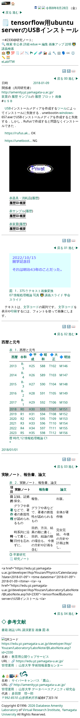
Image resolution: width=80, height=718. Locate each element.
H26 (32, 375)
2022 (13, 428)
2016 (13, 393)
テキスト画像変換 (41, 291)
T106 (52, 402)
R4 (22, 428)
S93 (42, 409)
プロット (48, 96)
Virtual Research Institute (41, 710)
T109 (52, 419)
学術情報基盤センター (47, 665)
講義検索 (8, 48)
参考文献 (16, 621)
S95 (42, 419)
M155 (63, 428)
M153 (63, 419)
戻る (8, 12)
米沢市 (32, 698)
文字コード (31, 307)
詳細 (26, 44)
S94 (42, 414)
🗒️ (5, 22)
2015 (13, 384)
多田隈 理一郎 (22, 693)
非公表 (18, 44)
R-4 (22, 375)
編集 (45, 44)
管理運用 (8, 665)
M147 (63, 375)
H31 (32, 414)
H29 (32, 402)
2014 (13, 375)
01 (66, 248)
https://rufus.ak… (17, 133)
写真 (36, 295)
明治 (67, 357)
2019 (13, 414)
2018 (13, 409)
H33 (32, 423)
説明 (68, 44)
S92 (42, 402)
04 (66, 613)
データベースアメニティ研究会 (53, 689)
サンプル (25, 96)
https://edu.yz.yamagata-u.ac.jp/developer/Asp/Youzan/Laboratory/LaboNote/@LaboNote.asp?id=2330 (36, 647)
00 (66, 78)
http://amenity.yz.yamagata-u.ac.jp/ (27, 92)
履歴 (15, 96)
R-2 (22, 393)
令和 (23, 357)
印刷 (14, 311)
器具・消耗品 (21, 198)
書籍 (5, 630)
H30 (32, 409)
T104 (52, 384)
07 (11, 295)
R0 (22, 409)
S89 (42, 375)
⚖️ (73, 53)
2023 (13, 433)
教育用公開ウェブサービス (30, 656)
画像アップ (56, 44)
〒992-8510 (10, 698)
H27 (32, 384)
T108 (52, 414)
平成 (34, 356)
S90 (42, 384)
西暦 (14, 357)
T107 (52, 409)
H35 (32, 433)
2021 (13, 423)
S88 (42, 366)
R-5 (22, 366)
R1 (22, 414)
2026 (31, 705)
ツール (62, 108)
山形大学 (25, 665)
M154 (63, 423)
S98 (42, 433)
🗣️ (64, 53)
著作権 (11, 514)
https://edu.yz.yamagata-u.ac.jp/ (39, 661)
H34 (32, 428)
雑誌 (12, 630)
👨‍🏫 (74, 44)
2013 (13, 366)
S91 (42, 393)
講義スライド (54, 295)
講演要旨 (28, 630)
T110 (52, 423)
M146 (63, 366)
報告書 (43, 489)
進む (15, 12)
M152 (63, 414)
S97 (42, 428)
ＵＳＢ (8, 101)
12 (22, 438)
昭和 (44, 356)
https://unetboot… (18, 141)
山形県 (23, 698)
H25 (32, 366)
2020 (13, 419)
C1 (46, 438)
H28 (32, 393)
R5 (22, 433)
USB (8, 108)
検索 (9, 44)
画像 (58, 96)
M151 (63, 409)
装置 (5, 96)
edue (34, 44)
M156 (63, 433)
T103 (52, 375)
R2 (22, 419)
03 (66, 466)
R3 (22, 423)
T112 (52, 433)
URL (18, 630)
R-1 (22, 402)
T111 (52, 428)
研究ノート (22, 559)
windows (66, 113)
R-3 (22, 384)
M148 (63, 384)
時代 (16, 438)
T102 (52, 366)
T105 (52, 393)
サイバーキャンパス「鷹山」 (32, 680)
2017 (13, 402)
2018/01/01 (10, 450)
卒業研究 (19, 554)
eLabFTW (8, 61)
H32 (32, 419)
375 (22, 291)
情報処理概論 (23, 295)
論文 (63, 489)
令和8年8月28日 (57, 8)
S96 (42, 423)
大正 (55, 356)
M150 (63, 402)
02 (66, 334)
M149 (63, 393)
